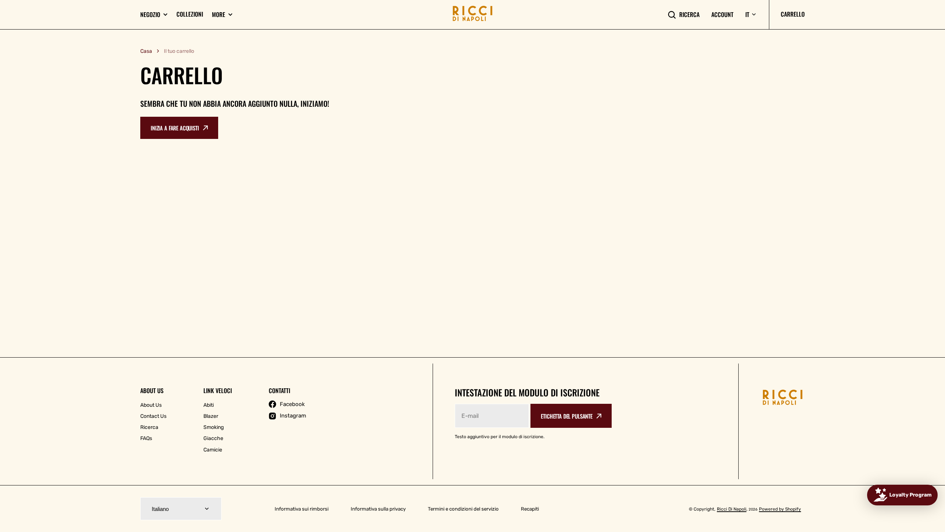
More (218, 14)
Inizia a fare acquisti (175, 128)
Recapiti (530, 509)
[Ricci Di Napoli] (472, 14)
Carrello (793, 14)
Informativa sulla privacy (378, 509)
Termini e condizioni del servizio (463, 509)
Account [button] (722, 14)
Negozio (150, 14)
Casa (146, 51)
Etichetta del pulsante (566, 416)
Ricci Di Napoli (731, 509)
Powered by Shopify (780, 509)
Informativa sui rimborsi (302, 509)
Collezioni (189, 14)
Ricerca (689, 14)
